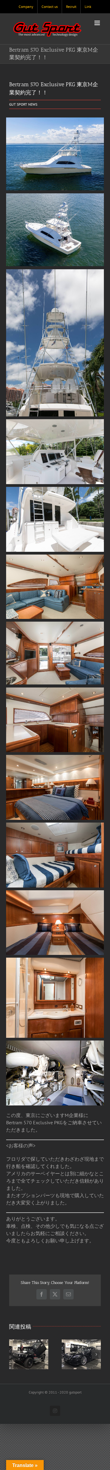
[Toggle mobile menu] (97, 23)
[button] (13, 1354)
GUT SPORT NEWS (23, 104)
